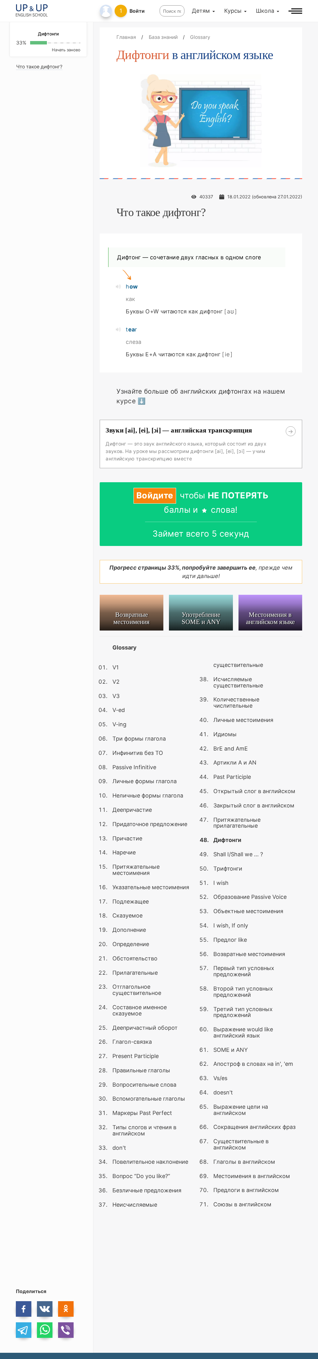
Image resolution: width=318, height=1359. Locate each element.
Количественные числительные (236, 702)
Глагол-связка (132, 1041)
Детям (201, 10)
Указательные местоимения (150, 887)
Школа (265, 10)
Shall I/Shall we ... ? (238, 854)
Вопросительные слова (144, 1084)
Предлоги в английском (246, 1190)
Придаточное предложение (149, 824)
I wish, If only (230, 925)
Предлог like (230, 939)
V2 (116, 681)
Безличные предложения (146, 1190)
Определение (130, 944)
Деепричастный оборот (145, 1027)
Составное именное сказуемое (139, 1010)
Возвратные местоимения (249, 954)
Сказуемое (127, 915)
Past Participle (232, 777)
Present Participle (135, 1056)
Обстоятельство (134, 958)
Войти (137, 11)
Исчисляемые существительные (238, 682)
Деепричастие (132, 810)
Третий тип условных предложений (243, 1012)
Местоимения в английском (251, 1176)
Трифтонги (227, 868)
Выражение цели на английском (240, 1109)
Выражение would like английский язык (243, 1032)
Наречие (124, 852)
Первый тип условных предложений (243, 971)
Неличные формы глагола (147, 795)
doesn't (223, 1092)
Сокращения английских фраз (254, 1127)
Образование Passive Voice (250, 897)
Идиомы (225, 734)
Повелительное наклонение (150, 1161)
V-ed (118, 710)
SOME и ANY (230, 1050)
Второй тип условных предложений (243, 991)
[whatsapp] (44, 1330)
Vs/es (220, 1078)
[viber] (66, 1330)
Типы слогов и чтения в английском (144, 1130)
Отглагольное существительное (136, 989)
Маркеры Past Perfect (142, 1113)
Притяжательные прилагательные (237, 822)
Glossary (124, 647)
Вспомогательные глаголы (148, 1098)
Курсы (233, 10)
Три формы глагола (139, 738)
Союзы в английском (242, 1204)
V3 (116, 696)
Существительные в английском (241, 1144)
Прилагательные (135, 972)
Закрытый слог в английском (253, 805)
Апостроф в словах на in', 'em (253, 1064)
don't (119, 1147)
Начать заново (66, 49)
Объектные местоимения (248, 911)
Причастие (127, 838)
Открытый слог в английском (254, 791)
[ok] (66, 1309)
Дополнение (129, 930)
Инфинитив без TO (137, 753)
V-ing (119, 724)
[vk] (44, 1309)
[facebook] (23, 1309)
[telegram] (23, 1330)
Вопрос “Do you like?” (141, 1176)
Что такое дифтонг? (39, 67)
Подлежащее (130, 901)
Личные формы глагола (144, 781)
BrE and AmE (230, 748)
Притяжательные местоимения (136, 869)
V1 (115, 667)
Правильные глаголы (141, 1070)
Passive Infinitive (134, 767)
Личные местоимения (243, 720)
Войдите (154, 495)
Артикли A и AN (235, 762)
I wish (221, 883)
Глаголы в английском (244, 1161)
